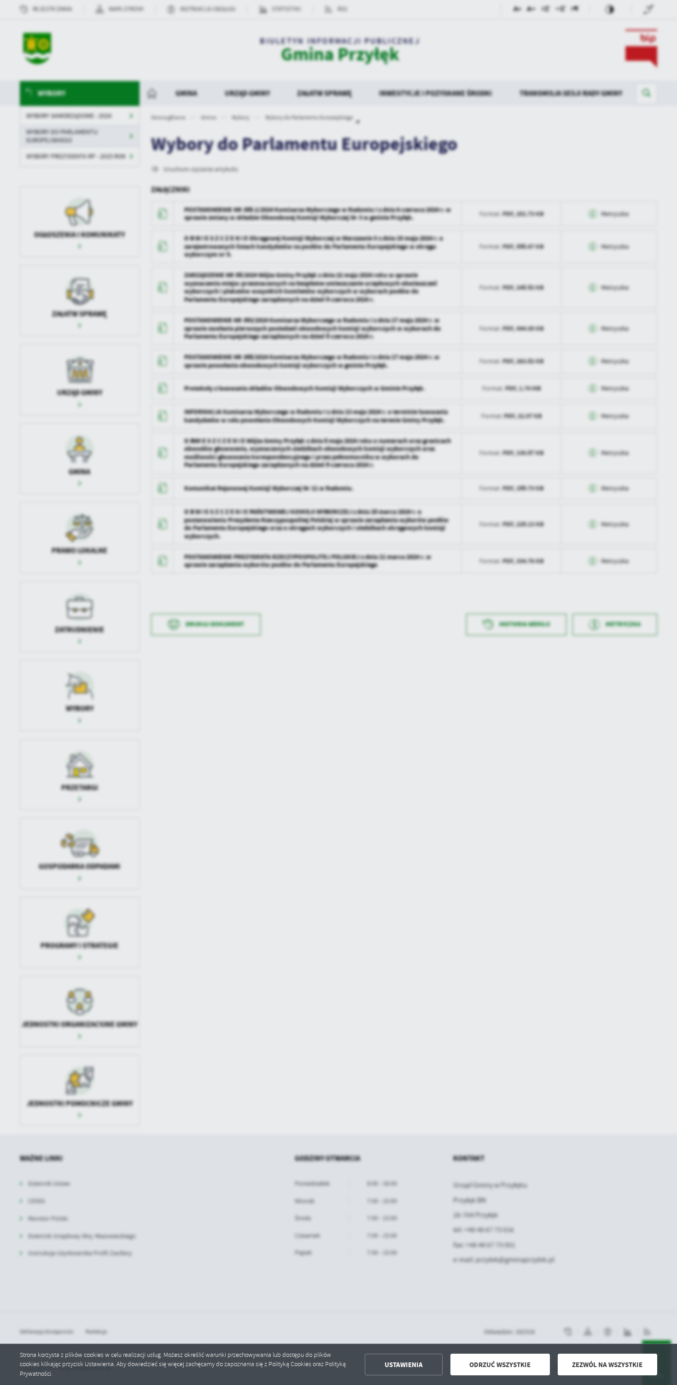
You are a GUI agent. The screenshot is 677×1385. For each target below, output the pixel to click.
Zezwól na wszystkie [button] (607, 1364)
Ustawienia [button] (404, 1364)
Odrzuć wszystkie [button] (500, 1364)
